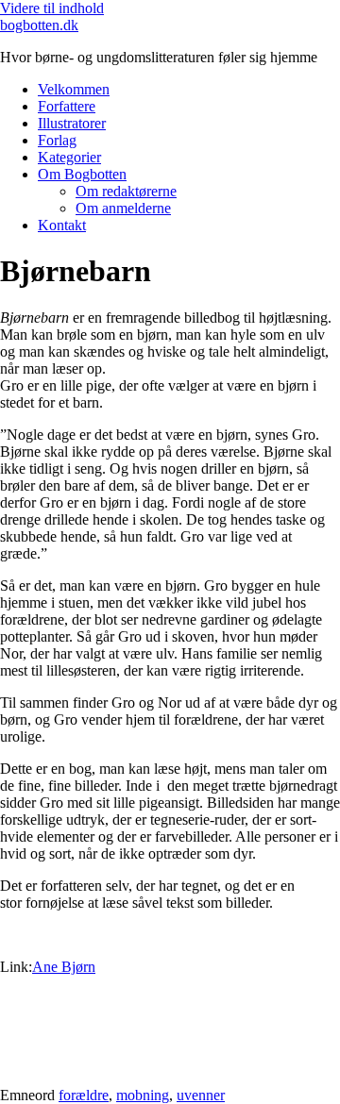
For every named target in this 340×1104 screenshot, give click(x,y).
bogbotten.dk (39, 25)
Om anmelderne (123, 208)
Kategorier (69, 157)
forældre (84, 1095)
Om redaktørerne (126, 191)
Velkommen (74, 89)
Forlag (57, 140)
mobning (142, 1095)
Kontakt (62, 225)
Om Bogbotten (82, 174)
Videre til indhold (52, 8)
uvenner (201, 1095)
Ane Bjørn (63, 967)
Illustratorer (72, 123)
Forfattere (66, 106)
